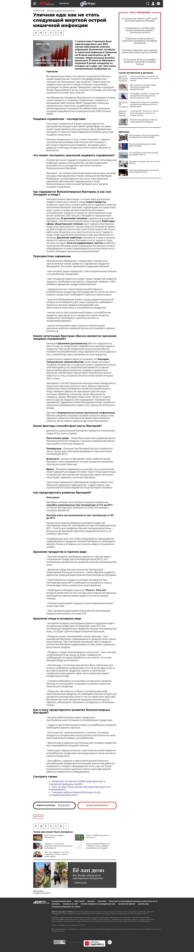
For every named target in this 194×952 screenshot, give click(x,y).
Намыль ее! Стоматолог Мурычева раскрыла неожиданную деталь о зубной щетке (144, 104)
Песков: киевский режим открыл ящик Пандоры (142, 145)
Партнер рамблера (74, 942)
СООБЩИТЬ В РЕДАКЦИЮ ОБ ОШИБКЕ (66, 907)
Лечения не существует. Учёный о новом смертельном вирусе (144, 121)
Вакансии (102, 901)
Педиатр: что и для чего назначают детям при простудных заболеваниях (58, 846)
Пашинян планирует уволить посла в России (144, 162)
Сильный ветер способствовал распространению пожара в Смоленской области (140, 30)
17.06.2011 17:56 (38, 11)
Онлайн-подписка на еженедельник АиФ (98, 904)
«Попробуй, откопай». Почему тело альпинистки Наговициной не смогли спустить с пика (144, 96)
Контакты (56, 904)
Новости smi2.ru (42, 893)
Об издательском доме (61, 901)
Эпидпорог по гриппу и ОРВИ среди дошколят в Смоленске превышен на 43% (77, 782)
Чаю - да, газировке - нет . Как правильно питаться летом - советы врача (56, 854)
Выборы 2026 (143, 904)
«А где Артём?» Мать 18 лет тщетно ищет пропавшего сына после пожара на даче (144, 113)
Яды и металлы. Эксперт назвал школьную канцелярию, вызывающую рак (143, 87)
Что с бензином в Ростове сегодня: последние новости (143, 154)
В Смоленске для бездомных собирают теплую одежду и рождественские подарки (98, 846)
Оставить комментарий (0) (97, 805)
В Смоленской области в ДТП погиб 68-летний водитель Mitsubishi (139, 20)
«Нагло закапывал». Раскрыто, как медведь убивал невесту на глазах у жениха (145, 78)
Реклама (91, 901)
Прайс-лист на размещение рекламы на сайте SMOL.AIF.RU (133, 901)
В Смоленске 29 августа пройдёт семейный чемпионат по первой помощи (140, 62)
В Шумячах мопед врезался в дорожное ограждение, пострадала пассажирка (139, 41)
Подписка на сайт (70, 904)
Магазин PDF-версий (126, 904)
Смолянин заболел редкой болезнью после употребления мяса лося (74, 793)
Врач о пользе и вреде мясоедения (53, 836)
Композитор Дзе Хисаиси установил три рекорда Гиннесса (144, 171)
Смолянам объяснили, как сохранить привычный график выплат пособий (140, 51)
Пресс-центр (79, 901)
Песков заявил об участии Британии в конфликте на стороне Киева (144, 136)
